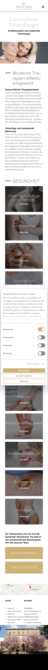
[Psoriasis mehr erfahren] (24, 267)
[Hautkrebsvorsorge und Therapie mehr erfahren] (24, 210)
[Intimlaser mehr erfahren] (24, 523)
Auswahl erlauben (24, 376)
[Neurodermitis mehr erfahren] (24, 239)
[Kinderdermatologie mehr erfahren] (24, 466)
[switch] (41, 337)
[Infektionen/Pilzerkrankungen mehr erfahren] (24, 437)
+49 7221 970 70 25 (24, 567)
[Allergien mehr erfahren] (24, 409)
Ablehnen (24, 381)
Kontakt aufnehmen (24, 553)
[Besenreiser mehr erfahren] (24, 494)
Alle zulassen (24, 370)
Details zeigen (33, 364)
